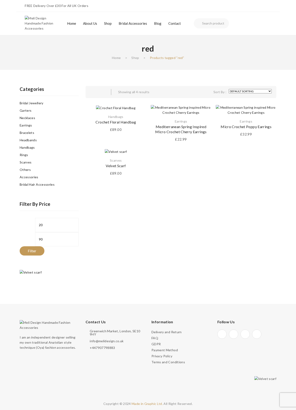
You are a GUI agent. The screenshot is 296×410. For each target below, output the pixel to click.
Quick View (202, 114)
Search (198, 23)
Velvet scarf (116, 165)
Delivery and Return (166, 332)
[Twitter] (245, 334)
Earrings (181, 121)
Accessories (29, 177)
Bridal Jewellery (31, 103)
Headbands (28, 140)
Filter (32, 251)
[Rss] (256, 334)
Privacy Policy (161, 356)
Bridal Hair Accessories (37, 184)
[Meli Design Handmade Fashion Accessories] (42, 23)
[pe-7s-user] (244, 24)
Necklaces (27, 118)
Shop (135, 58)
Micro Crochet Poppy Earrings (246, 126)
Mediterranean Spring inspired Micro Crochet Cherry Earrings (181, 129)
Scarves (116, 160)
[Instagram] (222, 334)
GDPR (156, 344)
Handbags (115, 117)
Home (116, 58)
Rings (24, 155)
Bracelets (27, 133)
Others (25, 170)
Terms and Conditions (168, 362)
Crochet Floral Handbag (116, 122)
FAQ (154, 338)
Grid (92, 92)
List (101, 92)
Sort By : (219, 92)
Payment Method (164, 350)
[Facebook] (233, 334)
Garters (25, 110)
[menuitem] (71, 23)
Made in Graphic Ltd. (147, 404)
